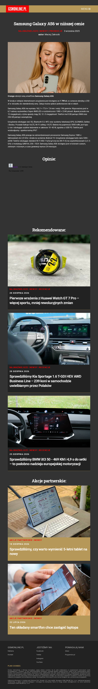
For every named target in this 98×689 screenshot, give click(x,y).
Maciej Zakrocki (52, 34)
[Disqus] (49, 192)
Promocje (56, 31)
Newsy (44, 31)
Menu (84, 8)
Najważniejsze (28, 31)
